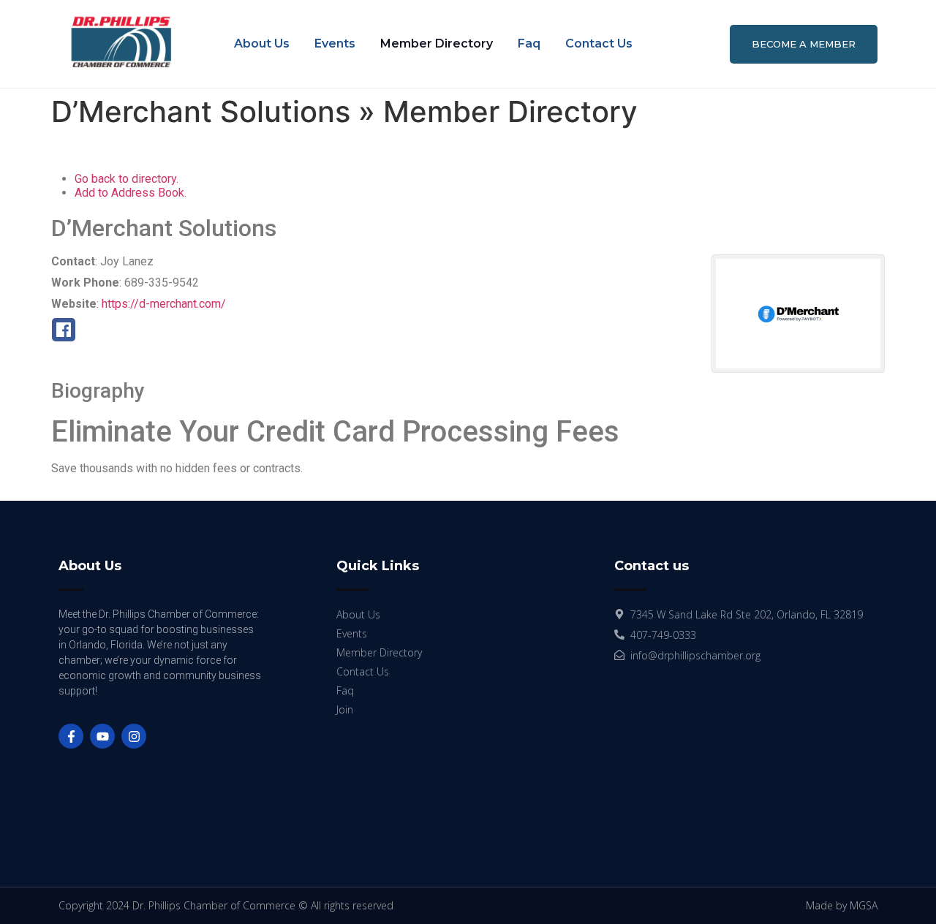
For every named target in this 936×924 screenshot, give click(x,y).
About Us (262, 43)
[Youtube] (102, 736)
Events (334, 43)
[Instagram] (133, 736)
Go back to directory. (126, 179)
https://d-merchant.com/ (164, 304)
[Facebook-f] (70, 736)
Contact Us (599, 43)
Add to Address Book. (130, 193)
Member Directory (436, 43)
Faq (529, 43)
